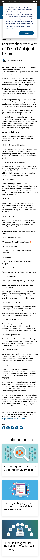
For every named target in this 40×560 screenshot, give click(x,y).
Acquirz (13, 60)
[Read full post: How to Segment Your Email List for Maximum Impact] (20, 453)
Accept (26, 33)
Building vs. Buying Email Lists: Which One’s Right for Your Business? (19, 506)
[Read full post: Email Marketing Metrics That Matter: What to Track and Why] (20, 529)
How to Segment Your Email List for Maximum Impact (20, 468)
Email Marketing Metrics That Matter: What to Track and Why (19, 546)
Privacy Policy (10, 28)
